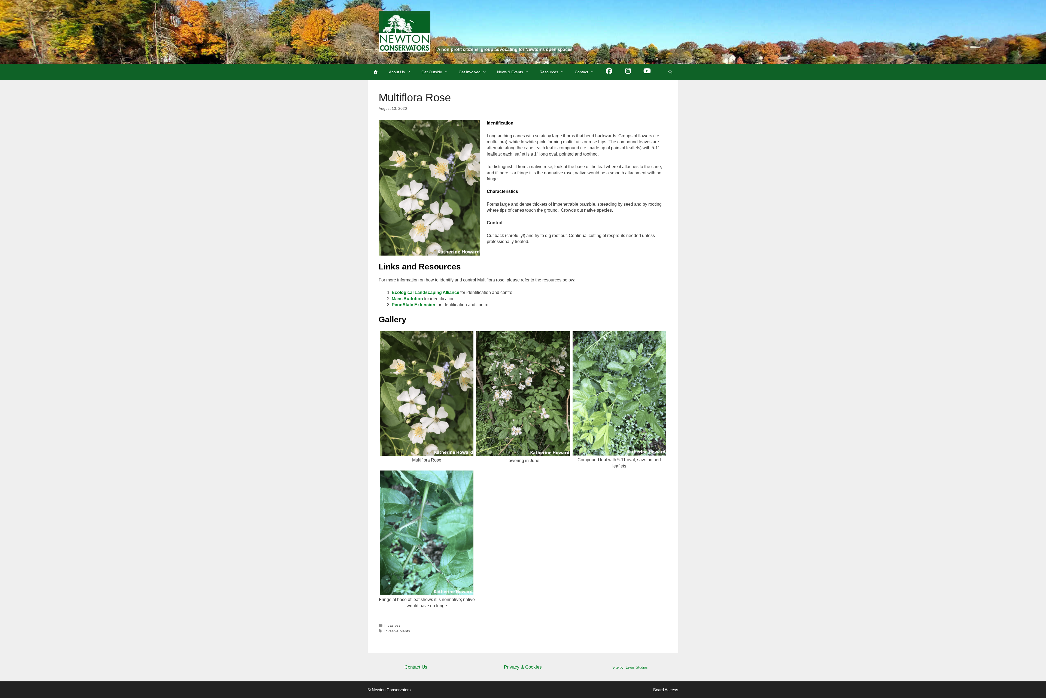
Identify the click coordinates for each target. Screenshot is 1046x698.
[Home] (376, 72)
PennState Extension (413, 304)
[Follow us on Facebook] (609, 72)
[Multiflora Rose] (426, 452)
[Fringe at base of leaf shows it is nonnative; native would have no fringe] (426, 592)
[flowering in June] (523, 453)
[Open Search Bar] (670, 72)
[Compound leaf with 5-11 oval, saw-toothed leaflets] (619, 452)
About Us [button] (397, 72)
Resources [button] (549, 72)
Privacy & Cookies (523, 667)
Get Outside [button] (431, 72)
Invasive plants (397, 631)
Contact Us (416, 667)
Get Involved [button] (470, 72)
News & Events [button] (510, 72)
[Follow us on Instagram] (628, 72)
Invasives (392, 625)
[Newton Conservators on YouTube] (647, 72)
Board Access (665, 689)
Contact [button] (581, 72)
